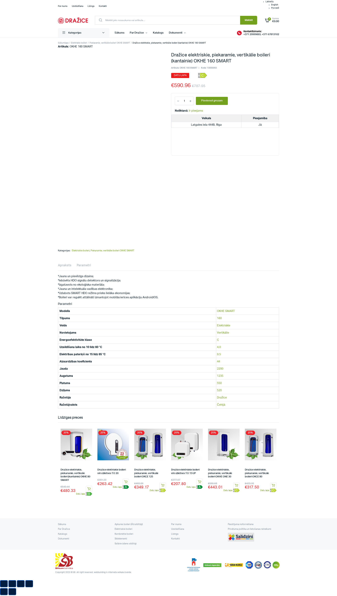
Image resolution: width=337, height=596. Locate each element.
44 (218, 361)
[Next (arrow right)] (12, 591)
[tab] (64, 265)
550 (219, 383)
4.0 (219, 347)
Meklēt (249, 20)
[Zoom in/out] (29, 583)
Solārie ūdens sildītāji (126, 544)
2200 (220, 368)
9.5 (219, 354)
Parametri (84, 265)
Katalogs (158, 32)
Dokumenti (175, 32)
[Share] (12, 583)
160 (219, 318)
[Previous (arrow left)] (4, 591)
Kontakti (103, 6)
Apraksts (64, 265)
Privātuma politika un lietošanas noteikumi (249, 529)
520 (219, 390)
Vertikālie (223, 332)
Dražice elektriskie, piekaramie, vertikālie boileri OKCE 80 (257, 473)
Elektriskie (223, 325)
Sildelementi (121, 539)
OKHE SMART (226, 311)
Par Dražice (137, 32)
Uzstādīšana (77, 6)
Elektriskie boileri (79, 43)
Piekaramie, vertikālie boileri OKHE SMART (110, 43)
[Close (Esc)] (4, 583)
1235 (220, 376)
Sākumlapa (63, 43)
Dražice (222, 397)
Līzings (91, 6)
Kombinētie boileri (124, 534)
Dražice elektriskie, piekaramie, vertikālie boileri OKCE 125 (146, 473)
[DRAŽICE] (73, 20)
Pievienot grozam (89, 489)
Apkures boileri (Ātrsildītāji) (129, 524)
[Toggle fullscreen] (21, 583)
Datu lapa (180, 75)
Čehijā (221, 404)
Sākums (119, 32)
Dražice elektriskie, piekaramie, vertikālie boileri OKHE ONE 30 (220, 473)
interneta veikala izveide (119, 572)
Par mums (62, 6)
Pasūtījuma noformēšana (240, 524)
